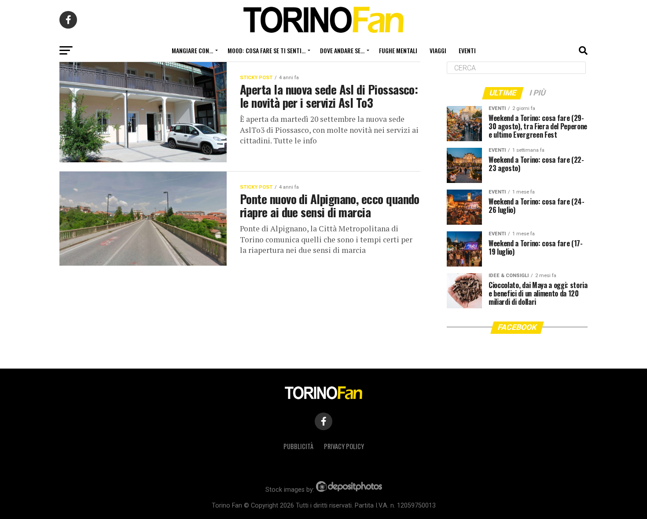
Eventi (467, 50)
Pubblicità (298, 446)
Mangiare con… (192, 50)
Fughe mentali (398, 50)
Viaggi (438, 50)
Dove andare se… (342, 50)
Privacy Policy (344, 446)
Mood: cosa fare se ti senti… (266, 50)
